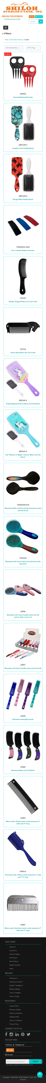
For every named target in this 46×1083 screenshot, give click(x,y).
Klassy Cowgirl (14, 996)
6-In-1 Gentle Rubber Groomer (23, 250)
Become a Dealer (15, 1009)
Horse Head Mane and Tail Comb (23, 352)
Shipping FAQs (14, 1017)
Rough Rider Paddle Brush (23, 199)
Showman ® (13, 978)
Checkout (39, 16)
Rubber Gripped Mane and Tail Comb (23, 301)
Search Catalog (14, 954)
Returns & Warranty (15, 1013)
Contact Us (13, 950)
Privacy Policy (14, 1024)
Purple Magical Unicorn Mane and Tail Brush (23, 404)
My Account (9, 1055)
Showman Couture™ (16, 982)
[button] (40, 1074)
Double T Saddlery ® (16, 985)
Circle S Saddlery (15, 993)
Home (6, 40)
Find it (35, 1061)
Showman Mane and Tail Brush (23, 770)
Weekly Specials (14, 965)
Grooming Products (16, 40)
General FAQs (14, 1006)
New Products (14, 961)
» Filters (6, 33)
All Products (13, 958)
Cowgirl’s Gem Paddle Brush (23, 148)
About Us (12, 947)
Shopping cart (19, 1045)
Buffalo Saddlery (14, 989)
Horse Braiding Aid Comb (23, 97)
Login (32, 16)
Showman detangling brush (22, 719)
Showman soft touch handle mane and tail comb (22, 668)
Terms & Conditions (15, 1020)
